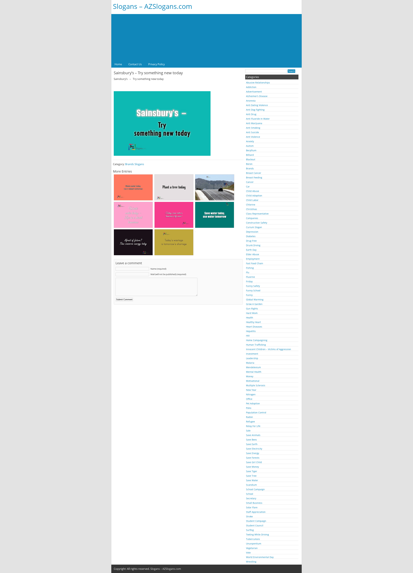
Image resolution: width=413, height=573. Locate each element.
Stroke (249, 516)
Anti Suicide (252, 132)
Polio (248, 407)
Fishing (250, 267)
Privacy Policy (156, 64)
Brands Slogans (134, 164)
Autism (250, 145)
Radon (249, 417)
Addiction (251, 87)
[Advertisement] (206, 36)
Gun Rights (252, 308)
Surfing (250, 530)
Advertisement (254, 91)
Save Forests (252, 457)
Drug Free (251, 240)
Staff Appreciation (256, 511)
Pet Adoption (253, 403)
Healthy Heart (253, 322)
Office (249, 398)
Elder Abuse (252, 254)
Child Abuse (252, 191)
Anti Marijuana (254, 123)
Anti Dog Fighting (255, 109)
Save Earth (251, 444)
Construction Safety (256, 222)
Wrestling (251, 561)
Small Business (254, 502)
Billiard (250, 154)
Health (249, 317)
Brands (250, 168)
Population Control (256, 412)
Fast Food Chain (254, 263)
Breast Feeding (254, 177)
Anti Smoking (253, 127)
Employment (253, 258)
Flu (247, 272)
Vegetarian (252, 548)
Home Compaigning (256, 340)
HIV (248, 335)
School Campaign (255, 489)
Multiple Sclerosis (255, 385)
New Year (251, 389)
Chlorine (250, 204)
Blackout (250, 159)
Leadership (252, 358)
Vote (248, 552)
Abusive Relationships (258, 82)
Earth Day (251, 249)
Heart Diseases (254, 326)
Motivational (252, 380)
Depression (252, 231)
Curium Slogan (254, 227)
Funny (249, 295)
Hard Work (251, 313)
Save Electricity (254, 448)
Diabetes (251, 236)
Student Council (254, 525)
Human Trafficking (256, 344)
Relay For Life (253, 426)
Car (248, 186)
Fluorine (250, 276)
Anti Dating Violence (257, 105)
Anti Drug (251, 114)
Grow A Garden (254, 304)
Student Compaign (256, 520)
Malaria (250, 362)
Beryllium (251, 150)
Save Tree (251, 475)
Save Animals (253, 435)
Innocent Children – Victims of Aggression (268, 349)
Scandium (251, 484)
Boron (249, 163)
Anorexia (251, 100)
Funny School (253, 290)
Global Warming (254, 299)
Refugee (250, 421)
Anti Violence (253, 136)
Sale (248, 430)
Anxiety (250, 141)
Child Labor (252, 200)
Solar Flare (251, 507)
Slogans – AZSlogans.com (152, 6)
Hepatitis (251, 331)
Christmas (251, 209)
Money (249, 376)
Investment (252, 353)
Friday (249, 281)
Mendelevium (253, 367)
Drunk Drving (253, 245)
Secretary (251, 498)
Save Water (252, 480)
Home (118, 64)
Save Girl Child (254, 462)
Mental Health (253, 371)
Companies (252, 218)
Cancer (250, 182)
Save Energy (252, 453)
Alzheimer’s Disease (256, 96)
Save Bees (251, 439)
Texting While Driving (257, 534)
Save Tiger (251, 471)
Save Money (252, 466)
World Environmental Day (260, 557)
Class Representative (257, 213)
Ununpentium (253, 543)
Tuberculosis (253, 539)
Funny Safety (253, 285)
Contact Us (135, 64)
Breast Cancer (253, 172)
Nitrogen (251, 394)
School (249, 493)
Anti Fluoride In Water (258, 118)
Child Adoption (254, 195)
